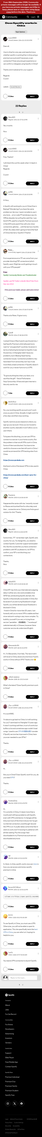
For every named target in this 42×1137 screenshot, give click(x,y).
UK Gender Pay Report (11, 1133)
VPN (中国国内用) (24, 731)
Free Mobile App (11, 1062)
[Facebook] (21, 1103)
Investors (8, 1038)
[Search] (28, 17)
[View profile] (5, 39)
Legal (6, 1119)
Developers (9, 1029)
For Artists (9, 1024)
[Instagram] (7, 1103)
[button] (38, 39)
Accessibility (16, 1126)
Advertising (9, 1033)
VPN (12, 777)
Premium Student (11, 1090)
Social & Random (16, 87)
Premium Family (11, 1086)
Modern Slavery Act (10, 1129)
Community (11, 16)
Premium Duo (10, 1081)
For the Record (10, 1014)
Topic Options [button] (20, 32)
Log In (33, 17)
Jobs (7, 1009)
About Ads (8, 1126)
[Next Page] (26, 112)
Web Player (9, 1057)
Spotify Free (9, 1095)
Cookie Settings (18, 1122)
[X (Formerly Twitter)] (14, 1103)
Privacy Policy (8, 1122)
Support (8, 1053)
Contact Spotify (11, 1066)
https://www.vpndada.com (13, 460)
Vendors (8, 1042)
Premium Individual (12, 1077)
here (35, 864)
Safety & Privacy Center (16, 1119)
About (7, 1005)
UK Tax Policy (20, 1129)
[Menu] (38, 17)
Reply (32, 96)
